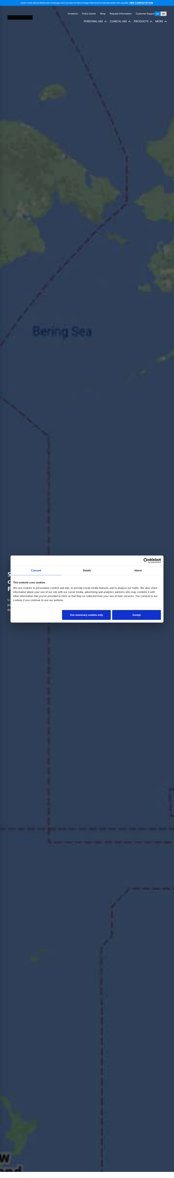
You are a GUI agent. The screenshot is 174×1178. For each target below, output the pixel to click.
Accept (136, 614)
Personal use (93, 21)
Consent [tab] (36, 570)
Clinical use (118, 21)
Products (141, 21)
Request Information (121, 13)
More (159, 21)
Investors (73, 13)
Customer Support (145, 13)
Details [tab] (87, 570)
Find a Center (89, 13)
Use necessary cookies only (86, 614)
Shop (103, 13)
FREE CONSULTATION (141, 2)
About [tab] (138, 570)
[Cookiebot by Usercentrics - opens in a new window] (146, 560)
